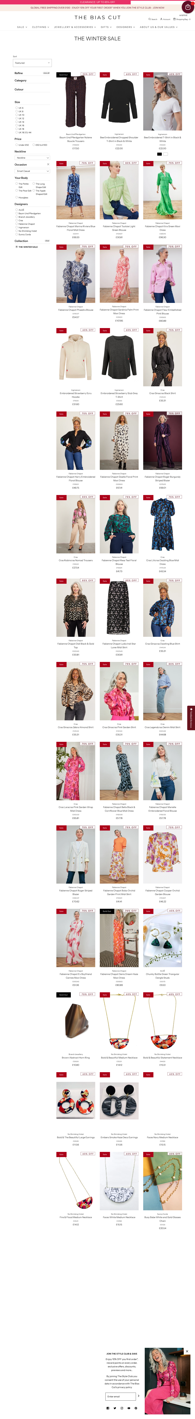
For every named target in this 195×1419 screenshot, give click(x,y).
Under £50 (23, 145)
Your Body (21, 178)
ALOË (21, 210)
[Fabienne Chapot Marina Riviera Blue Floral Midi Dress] (75, 190)
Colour (19, 89)
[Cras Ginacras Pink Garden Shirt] (119, 691)
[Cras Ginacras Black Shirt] (162, 357)
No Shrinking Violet (27, 231)
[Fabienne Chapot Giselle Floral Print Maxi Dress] (119, 440)
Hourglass (23, 197)
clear (48, 164)
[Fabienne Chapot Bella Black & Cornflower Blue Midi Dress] (119, 771)
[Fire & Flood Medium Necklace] (75, 1181)
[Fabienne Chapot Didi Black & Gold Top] (75, 608)
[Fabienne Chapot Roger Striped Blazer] (75, 854)
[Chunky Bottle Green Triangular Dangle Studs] (162, 938)
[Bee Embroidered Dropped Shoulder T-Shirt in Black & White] (119, 101)
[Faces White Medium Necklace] (119, 1181)
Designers (21, 204)
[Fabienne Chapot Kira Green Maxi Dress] (162, 190)
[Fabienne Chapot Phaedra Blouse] (75, 274)
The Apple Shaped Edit (41, 192)
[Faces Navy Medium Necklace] (162, 1101)
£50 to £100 (41, 145)
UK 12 (21, 118)
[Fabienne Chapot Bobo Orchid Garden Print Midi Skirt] (119, 854)
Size (17, 102)
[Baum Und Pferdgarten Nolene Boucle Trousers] (75, 101)
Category (21, 80)
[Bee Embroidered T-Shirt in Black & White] (162, 101)
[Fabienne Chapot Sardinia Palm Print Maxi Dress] (119, 274)
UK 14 (21, 122)
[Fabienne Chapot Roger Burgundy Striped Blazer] (162, 440)
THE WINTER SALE (28, 247)
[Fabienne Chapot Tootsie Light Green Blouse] (119, 190)
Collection (21, 241)
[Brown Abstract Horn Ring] (75, 1021)
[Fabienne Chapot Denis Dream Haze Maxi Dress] (119, 938)
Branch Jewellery (26, 217)
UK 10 (21, 115)
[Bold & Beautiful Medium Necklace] (119, 1021)
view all (46, 73)
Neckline (20, 151)
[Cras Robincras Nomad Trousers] (75, 524)
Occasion (21, 164)
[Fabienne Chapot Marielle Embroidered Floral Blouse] (162, 771)
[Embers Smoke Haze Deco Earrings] (119, 1101)
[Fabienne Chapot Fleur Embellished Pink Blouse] (162, 274)
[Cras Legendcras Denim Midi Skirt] (162, 691)
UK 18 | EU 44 (24, 132)
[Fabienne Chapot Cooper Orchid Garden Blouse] (162, 854)
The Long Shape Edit (40, 185)
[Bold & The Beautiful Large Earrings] (75, 1101)
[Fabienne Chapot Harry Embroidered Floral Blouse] (75, 440)
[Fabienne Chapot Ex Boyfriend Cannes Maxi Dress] (75, 938)
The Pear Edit (24, 190)
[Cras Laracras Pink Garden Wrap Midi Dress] (75, 771)
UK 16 (21, 125)
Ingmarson (23, 227)
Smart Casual (23, 171)
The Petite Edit (23, 185)
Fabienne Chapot (26, 224)
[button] (32, 63)
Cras (20, 220)
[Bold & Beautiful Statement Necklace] (162, 1021)
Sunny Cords (24, 234)
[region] (97, 2)
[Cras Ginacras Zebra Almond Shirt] (75, 691)
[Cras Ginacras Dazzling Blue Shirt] (162, 608)
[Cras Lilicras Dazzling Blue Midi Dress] (162, 524)
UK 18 (21, 129)
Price (18, 139)
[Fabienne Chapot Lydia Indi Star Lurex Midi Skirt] (119, 608)
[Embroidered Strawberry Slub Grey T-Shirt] (119, 357)
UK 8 (20, 111)
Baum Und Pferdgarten (29, 213)
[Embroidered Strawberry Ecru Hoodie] (75, 357)
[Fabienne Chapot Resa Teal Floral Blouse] (119, 524)
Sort (15, 56)
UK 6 (20, 108)
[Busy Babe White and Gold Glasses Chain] (162, 1181)
